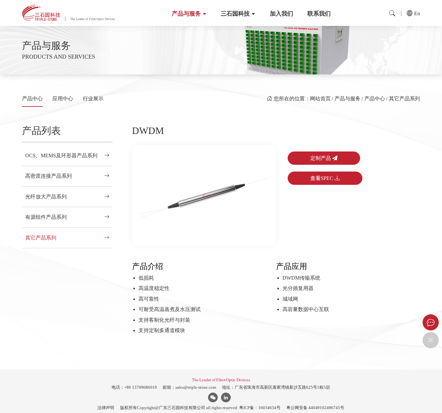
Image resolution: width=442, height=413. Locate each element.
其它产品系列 (404, 98)
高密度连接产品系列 (48, 176)
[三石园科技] (41, 13)
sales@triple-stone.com (195, 387)
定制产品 (321, 158)
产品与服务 (186, 14)
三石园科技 (235, 14)
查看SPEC (322, 178)
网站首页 (320, 98)
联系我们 (319, 14)
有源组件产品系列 (46, 217)
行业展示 (93, 98)
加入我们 (281, 14)
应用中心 (62, 98)
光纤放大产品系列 (46, 196)
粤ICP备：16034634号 (260, 408)
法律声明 (105, 408)
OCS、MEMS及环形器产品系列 (61, 155)
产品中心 (32, 98)
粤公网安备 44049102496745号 (315, 408)
